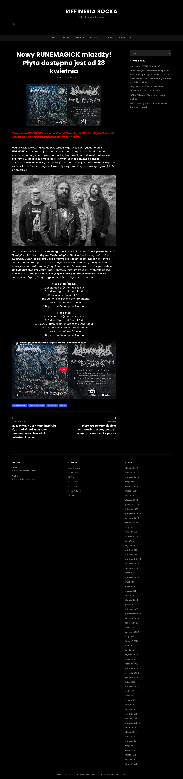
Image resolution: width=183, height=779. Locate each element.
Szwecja (63, 405)
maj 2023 (129, 636)
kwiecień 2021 (131, 750)
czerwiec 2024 (132, 577)
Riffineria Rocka (91, 11)
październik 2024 (133, 559)
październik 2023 (133, 613)
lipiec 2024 (130, 572)
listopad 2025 (131, 509)
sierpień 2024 (131, 568)
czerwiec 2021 (131, 741)
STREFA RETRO (125, 38)
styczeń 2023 (131, 654)
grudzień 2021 (131, 714)
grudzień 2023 (132, 604)
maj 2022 (129, 691)
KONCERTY (94, 38)
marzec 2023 (131, 645)
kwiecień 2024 (132, 586)
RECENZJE (80, 38)
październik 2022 (133, 668)
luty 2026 (129, 495)
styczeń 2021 (131, 759)
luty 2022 (129, 704)
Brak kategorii (74, 468)
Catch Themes (121, 774)
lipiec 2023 (130, 627)
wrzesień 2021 (131, 727)
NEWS (54, 38)
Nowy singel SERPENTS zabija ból (145, 66)
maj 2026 (129, 481)
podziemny (58, 77)
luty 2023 (129, 650)
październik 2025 (133, 513)
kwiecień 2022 (132, 695)
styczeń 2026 (131, 500)
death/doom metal (19, 405)
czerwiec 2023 (132, 632)
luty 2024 (129, 595)
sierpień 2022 (131, 677)
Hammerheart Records (36, 405)
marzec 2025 (131, 536)
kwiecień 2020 (132, 764)
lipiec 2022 (130, 682)
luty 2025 (129, 541)
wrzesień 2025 (132, 518)
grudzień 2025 (132, 504)
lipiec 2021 (130, 736)
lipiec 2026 (130, 472)
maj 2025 (129, 527)
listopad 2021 (131, 718)
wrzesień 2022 (132, 673)
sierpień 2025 (131, 522)
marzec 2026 (131, 491)
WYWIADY (66, 38)
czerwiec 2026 (132, 477)
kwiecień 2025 (132, 531)
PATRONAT (109, 38)
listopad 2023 (131, 609)
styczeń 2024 (131, 600)
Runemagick (52, 405)
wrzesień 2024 (132, 563)
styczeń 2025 (131, 545)
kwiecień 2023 (132, 641)
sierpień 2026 (131, 468)
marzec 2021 (131, 754)
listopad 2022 (131, 663)
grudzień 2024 (132, 550)
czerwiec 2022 (132, 686)
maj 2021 (129, 745)
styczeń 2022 (131, 709)
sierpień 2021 (131, 732)
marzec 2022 (131, 700)
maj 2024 (129, 582)
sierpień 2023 (131, 623)
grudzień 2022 (132, 659)
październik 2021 (132, 723)
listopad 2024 (131, 554)
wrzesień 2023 (132, 618)
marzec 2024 (131, 591)
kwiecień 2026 (132, 486)
